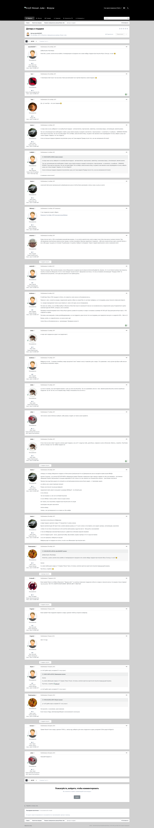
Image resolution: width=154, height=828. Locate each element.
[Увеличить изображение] (115, 53)
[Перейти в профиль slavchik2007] (28, 34)
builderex (31, 293)
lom (32, 74)
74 (33, 563)
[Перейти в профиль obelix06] (32, 273)
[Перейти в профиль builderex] (32, 300)
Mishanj (32, 208)
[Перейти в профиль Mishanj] (32, 215)
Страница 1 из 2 (43, 41)
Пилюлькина (31, 546)
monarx (32, 725)
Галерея (48, 18)
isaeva (32, 125)
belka (31, 330)
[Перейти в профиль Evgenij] (32, 616)
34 (33, 225)
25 (33, 742)
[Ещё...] (126, 47)
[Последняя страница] (36, 41)
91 (33, 116)
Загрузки (57, 18)
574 (33, 428)
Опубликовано (48, 46)
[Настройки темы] (124, 8)
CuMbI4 (32, 152)
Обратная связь (28, 825)
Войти (77, 797)
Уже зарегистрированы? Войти (112, 8)
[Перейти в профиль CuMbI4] (32, 159)
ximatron (31, 235)
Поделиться (109, 34)
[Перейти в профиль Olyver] (32, 674)
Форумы (29, 18)
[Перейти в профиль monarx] (32, 733)
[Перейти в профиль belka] (32, 338)
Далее (32, 41)
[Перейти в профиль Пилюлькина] (32, 554)
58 (33, 141)
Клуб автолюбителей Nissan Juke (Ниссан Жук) (107, 825)
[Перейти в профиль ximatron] (32, 243)
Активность (80, 18)
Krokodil (31, 578)
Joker (31, 412)
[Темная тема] (128, 8)
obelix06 (31, 266)
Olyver (32, 666)
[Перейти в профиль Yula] (32, 107)
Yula (32, 99)
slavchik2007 (38, 33)
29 (33, 90)
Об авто (39, 18)
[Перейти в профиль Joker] (32, 419)
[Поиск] (128, 18)
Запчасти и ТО (69, 18)
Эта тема (122, 18)
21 (33, 252)
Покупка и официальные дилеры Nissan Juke (54, 35)
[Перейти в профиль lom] (32, 81)
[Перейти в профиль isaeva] (32, 132)
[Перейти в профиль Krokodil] (32, 585)
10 (33, 63)
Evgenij (32, 609)
